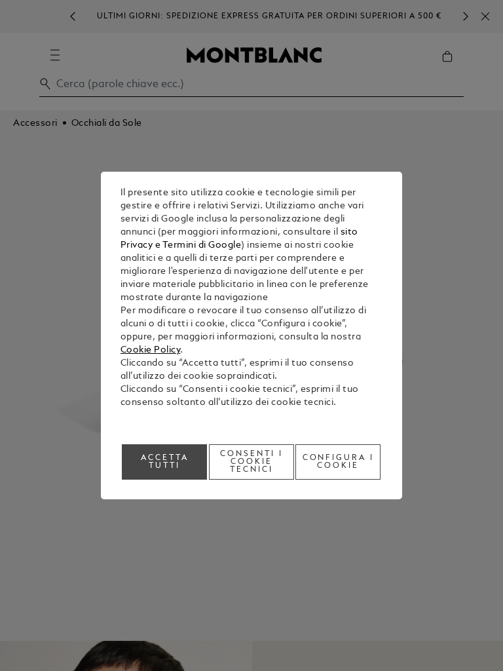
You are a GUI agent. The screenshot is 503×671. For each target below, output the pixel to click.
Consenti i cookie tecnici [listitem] (251, 462)
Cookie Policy (151, 350)
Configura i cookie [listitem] (339, 462)
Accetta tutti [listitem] (165, 462)
